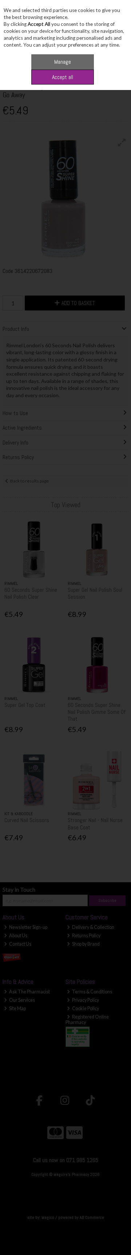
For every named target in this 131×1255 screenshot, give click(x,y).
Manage (62, 62)
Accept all (62, 77)
